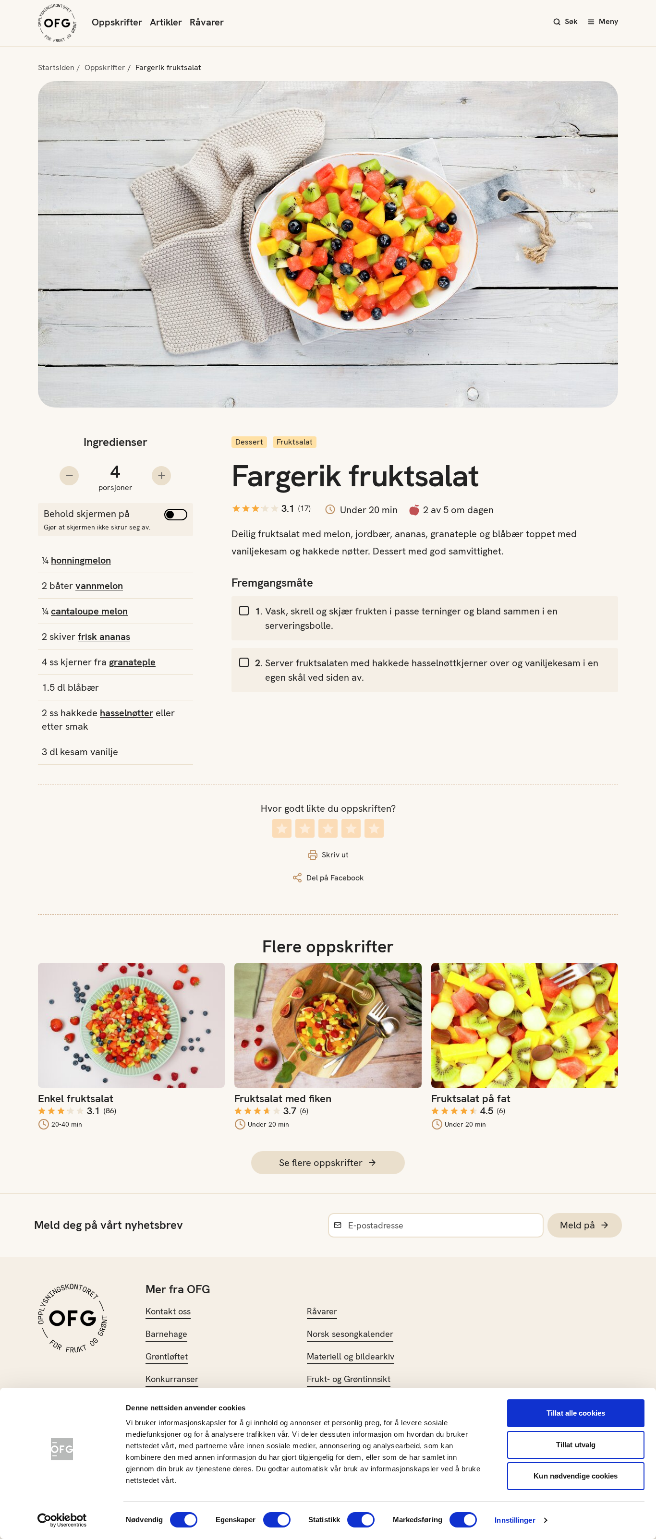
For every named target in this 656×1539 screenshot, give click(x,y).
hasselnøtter (126, 713)
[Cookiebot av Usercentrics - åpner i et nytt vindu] (62, 1520)
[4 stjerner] (351, 828)
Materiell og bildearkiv (350, 1356)
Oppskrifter (117, 22)
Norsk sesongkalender (350, 1333)
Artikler (166, 22)
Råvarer (207, 22)
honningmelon (81, 560)
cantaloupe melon (89, 611)
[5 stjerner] (374, 828)
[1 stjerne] (282, 828)
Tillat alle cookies (576, 1413)
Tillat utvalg (575, 1445)
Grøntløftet (167, 1356)
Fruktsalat (295, 442)
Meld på (577, 1225)
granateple (132, 662)
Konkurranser (172, 1378)
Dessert (249, 442)
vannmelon (99, 585)
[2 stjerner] (305, 828)
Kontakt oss (168, 1311)
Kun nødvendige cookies (576, 1476)
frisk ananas (104, 636)
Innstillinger (515, 1520)
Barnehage (166, 1333)
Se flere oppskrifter (321, 1162)
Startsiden (56, 67)
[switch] (277, 1519)
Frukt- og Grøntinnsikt (348, 1378)
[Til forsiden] (57, 23)
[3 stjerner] (328, 828)
